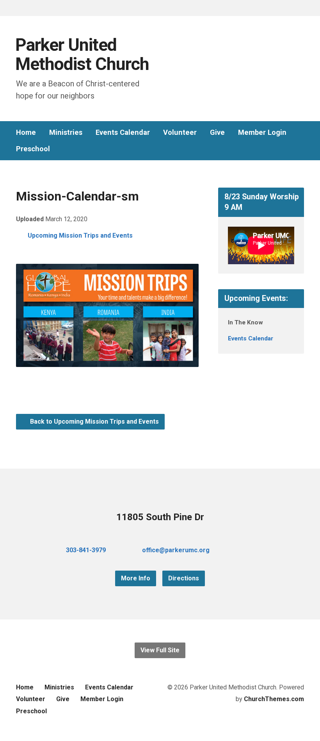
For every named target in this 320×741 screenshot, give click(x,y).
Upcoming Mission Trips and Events (80, 235)
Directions (183, 578)
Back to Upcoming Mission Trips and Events (93, 421)
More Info (135, 578)
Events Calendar (123, 132)
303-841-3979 (86, 550)
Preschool (33, 148)
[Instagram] (263, 550)
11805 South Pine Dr (160, 517)
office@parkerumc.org (176, 550)
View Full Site (160, 650)
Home (26, 132)
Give (217, 132)
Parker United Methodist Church (82, 54)
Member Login (262, 132)
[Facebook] (238, 550)
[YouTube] (250, 550)
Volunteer (180, 132)
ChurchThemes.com (274, 699)
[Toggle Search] (18, 8)
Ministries (65, 132)
